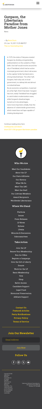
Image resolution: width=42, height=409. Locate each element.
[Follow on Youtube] (28, 362)
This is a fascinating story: (13, 46)
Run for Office (21, 255)
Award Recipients (21, 197)
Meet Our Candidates (21, 169)
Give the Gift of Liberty (21, 262)
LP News (21, 222)
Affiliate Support (21, 297)
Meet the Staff (21, 190)
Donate (21, 265)
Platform (21, 212)
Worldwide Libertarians (21, 200)
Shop (21, 279)
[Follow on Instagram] (19, 362)
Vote (21, 276)
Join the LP (21, 248)
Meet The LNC (21, 186)
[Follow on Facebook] (14, 362)
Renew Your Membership (21, 251)
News (6, 32)
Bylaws (21, 226)
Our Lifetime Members (21, 193)
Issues (21, 215)
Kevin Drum (12, 40)
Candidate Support (21, 286)
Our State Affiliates (21, 176)
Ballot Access (21, 283)
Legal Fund (21, 290)
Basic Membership (21, 272)
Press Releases (21, 219)
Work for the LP (21, 269)
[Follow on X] (23, 362)
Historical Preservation (21, 293)
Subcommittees (21, 236)
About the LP (21, 172)
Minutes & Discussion (21, 233)
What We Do (21, 183)
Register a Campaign (21, 258)
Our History (21, 179)
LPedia (21, 229)
